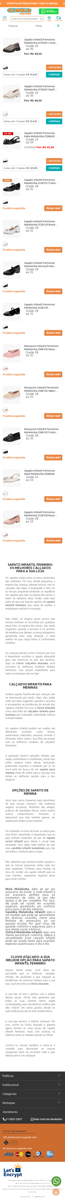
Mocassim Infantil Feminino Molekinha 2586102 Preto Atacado (41, 430)
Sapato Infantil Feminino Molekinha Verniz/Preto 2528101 (39, 264)
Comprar (54, 74)
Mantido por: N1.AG (39, 1196)
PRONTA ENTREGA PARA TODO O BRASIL (32, 3)
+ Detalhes (54, 67)
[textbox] (27, 19)
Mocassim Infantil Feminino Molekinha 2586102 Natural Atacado (41, 389)
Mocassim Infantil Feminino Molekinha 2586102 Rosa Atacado (41, 347)
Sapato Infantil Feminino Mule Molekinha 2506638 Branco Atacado (39, 472)
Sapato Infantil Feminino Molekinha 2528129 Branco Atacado (40, 223)
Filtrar (39, 25)
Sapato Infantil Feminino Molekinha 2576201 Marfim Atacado (40, 88)
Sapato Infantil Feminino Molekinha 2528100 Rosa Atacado (39, 514)
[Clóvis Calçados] (19, 11)
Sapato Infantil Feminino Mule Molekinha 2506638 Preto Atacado (39, 134)
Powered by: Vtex (25, 1196)
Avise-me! (53, 208)
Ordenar (13, 25)
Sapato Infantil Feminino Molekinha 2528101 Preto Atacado (40, 181)
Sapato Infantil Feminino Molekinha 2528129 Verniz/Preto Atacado (39, 306)
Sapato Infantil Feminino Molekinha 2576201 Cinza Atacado (39, 41)
